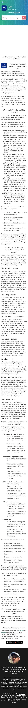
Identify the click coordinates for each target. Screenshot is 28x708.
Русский (14, 702)
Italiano (15, 701)
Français (8, 699)
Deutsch (24, 699)
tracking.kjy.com (15, 12)
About (23, 694)
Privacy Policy (15, 695)
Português (18, 699)
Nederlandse (4, 701)
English (3, 699)
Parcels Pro (6, 695)
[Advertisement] (14, 39)
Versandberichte (12, 697)
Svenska (10, 701)
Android (3, 632)
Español (13, 699)
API (19, 697)
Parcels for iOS (14, 669)
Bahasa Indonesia (21, 701)
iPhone (21, 631)
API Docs (24, 697)
